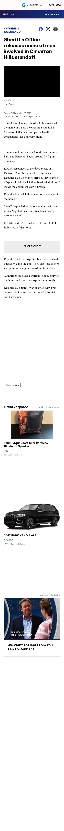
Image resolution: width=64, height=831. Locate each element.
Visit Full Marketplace (49, 407)
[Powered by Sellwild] (55, 595)
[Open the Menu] (5, 5)
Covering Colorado (12, 30)
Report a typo (12, 385)
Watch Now (54, 5)
